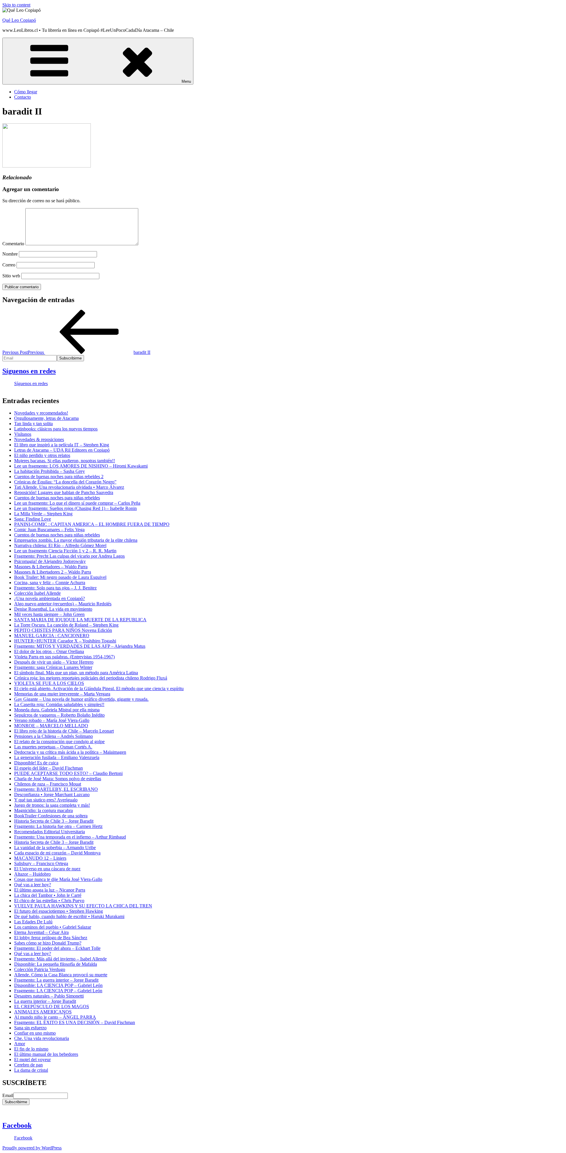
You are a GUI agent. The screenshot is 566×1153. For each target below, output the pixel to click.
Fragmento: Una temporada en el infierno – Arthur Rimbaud (70, 836)
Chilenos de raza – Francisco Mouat (47, 783)
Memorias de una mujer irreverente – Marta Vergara (62, 693)
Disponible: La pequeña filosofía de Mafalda (55, 964)
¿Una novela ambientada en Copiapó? (49, 598)
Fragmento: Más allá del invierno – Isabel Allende (60, 958)
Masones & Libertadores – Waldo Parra (51, 566)
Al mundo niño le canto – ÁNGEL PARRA (55, 1017)
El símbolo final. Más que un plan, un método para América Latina (76, 672)
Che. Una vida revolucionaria (41, 1038)
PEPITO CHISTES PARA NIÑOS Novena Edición (63, 630)
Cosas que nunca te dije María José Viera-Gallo (58, 879)
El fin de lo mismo (31, 1048)
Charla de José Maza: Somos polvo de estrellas (57, 778)
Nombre (10, 253)
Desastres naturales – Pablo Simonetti (49, 995)
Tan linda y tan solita (33, 423)
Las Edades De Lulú (33, 921)
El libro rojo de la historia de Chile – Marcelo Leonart (64, 730)
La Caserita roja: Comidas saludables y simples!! (59, 704)
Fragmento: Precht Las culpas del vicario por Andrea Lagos (69, 556)
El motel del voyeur (32, 1059)
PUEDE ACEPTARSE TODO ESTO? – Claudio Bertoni (68, 773)
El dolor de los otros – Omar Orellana (49, 651)
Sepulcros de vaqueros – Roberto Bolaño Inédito (59, 715)
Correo (8, 264)
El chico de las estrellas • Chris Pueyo (49, 900)
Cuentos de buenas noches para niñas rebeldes (57, 497)
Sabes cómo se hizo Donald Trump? (47, 942)
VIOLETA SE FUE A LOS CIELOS (49, 683)
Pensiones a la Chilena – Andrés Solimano (53, 736)
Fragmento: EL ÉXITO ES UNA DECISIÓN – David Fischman (74, 1022)
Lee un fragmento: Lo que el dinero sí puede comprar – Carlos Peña (77, 503)
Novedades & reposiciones (39, 439)
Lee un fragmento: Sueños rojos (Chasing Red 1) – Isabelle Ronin (75, 508)
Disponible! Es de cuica (36, 762)
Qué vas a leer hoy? (32, 884)
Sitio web (11, 275)
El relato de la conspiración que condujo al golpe (59, 741)
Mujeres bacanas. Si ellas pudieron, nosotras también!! (64, 460)
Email (7, 1095)
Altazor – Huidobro (32, 874)
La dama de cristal (31, 1070)
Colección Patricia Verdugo (39, 969)
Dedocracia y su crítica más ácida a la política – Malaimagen (70, 752)
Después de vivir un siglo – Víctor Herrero (53, 662)
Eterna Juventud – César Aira (41, 932)
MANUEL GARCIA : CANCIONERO (51, 635)
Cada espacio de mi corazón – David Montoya (57, 852)
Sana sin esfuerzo (30, 1027)
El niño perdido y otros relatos (42, 455)
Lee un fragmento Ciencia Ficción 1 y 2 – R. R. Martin (65, 550)
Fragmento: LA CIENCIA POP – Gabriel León (58, 990)
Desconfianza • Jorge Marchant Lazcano (52, 794)
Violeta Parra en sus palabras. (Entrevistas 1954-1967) (64, 656)
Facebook (17, 1125)
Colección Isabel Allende (37, 593)
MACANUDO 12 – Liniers (40, 858)
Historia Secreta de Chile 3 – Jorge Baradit (53, 821)
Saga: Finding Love (32, 518)
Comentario (13, 243)
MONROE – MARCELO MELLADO (51, 725)
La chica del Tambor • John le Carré (47, 895)
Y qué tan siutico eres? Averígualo (46, 799)
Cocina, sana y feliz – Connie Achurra (49, 582)
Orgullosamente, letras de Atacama (46, 418)
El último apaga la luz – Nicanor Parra (49, 889)
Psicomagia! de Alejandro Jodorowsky (50, 561)
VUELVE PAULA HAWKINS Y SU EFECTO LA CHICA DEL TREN (83, 905)
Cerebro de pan (28, 1064)
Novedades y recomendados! (41, 412)
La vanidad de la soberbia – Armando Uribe (55, 847)
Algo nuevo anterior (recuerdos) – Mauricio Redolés (62, 603)
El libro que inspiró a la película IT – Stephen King (61, 444)
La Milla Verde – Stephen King (43, 513)
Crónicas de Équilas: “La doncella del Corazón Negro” (65, 481)
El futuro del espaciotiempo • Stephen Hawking (58, 911)
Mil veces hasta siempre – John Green (49, 614)
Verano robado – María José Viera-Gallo (51, 720)
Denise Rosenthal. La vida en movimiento (53, 609)
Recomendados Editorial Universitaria (49, 831)
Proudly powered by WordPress (32, 1147)
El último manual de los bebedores (46, 1054)
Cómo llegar (25, 91)
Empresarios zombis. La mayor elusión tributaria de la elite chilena (75, 540)
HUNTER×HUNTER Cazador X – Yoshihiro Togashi (65, 640)
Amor (19, 1043)
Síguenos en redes (29, 371)
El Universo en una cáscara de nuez (47, 868)
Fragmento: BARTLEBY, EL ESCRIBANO (56, 789)
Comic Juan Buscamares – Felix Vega (49, 529)
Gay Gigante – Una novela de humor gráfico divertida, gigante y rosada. (81, 699)
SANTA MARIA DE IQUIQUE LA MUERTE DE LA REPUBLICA (80, 619)
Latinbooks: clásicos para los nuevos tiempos (56, 428)
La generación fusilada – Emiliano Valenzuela (56, 757)
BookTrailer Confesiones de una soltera (51, 815)
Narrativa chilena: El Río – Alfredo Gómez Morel (60, 545)
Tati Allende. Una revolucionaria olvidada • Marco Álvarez (69, 487)
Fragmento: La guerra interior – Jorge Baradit (56, 980)
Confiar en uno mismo (35, 1033)
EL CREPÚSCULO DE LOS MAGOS (51, 1006)
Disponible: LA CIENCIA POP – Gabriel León (58, 985)
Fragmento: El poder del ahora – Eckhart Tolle (57, 948)
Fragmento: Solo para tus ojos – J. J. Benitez (55, 587)
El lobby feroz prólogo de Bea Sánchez (50, 937)
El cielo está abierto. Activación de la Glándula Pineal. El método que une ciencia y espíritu (99, 688)
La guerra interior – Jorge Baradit (45, 1001)
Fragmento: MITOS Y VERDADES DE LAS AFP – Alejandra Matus (79, 646)
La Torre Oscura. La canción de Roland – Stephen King (66, 624)
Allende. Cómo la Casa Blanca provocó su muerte (60, 974)
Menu (186, 81)
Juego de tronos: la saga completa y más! (52, 805)
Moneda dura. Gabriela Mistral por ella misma (57, 709)
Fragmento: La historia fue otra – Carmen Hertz (58, 826)
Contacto (22, 97)
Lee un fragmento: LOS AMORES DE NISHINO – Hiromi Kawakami (81, 465)
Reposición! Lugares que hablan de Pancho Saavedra (63, 492)
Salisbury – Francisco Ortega (41, 863)
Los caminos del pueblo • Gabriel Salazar (52, 927)
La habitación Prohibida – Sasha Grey (49, 471)
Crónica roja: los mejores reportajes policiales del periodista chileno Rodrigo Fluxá (90, 677)
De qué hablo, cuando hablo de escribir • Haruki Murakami (69, 916)
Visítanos (22, 434)
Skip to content (16, 4)
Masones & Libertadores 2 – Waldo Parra (52, 571)
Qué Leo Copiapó (19, 20)
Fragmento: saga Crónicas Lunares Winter (53, 667)
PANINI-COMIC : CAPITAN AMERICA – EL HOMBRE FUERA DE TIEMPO (92, 524)
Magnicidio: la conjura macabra (43, 810)
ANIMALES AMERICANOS (43, 1011)
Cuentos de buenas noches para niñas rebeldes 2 (58, 476)
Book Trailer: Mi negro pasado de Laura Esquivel (60, 577)
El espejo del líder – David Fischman (48, 768)
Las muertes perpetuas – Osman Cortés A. (53, 746)
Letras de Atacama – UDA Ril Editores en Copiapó (62, 450)
